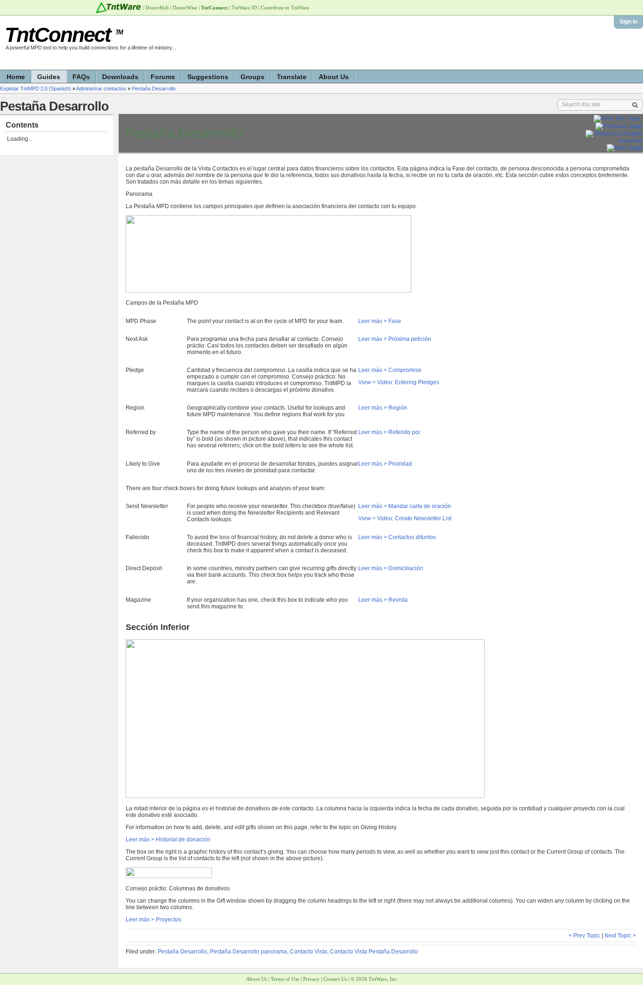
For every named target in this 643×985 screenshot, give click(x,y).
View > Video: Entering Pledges (398, 382)
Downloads (120, 77)
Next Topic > (620, 935)
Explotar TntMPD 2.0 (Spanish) (35, 88)
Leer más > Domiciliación (390, 568)
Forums (163, 77)
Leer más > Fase (379, 321)
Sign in (628, 21)
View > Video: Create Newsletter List (404, 518)
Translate (291, 77)
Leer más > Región (382, 407)
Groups (253, 77)
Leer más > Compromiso (389, 370)
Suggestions (207, 77)
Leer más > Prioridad (385, 463)
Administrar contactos (101, 88)
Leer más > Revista (383, 600)
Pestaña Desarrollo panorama (248, 951)
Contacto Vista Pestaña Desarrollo (374, 951)
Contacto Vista (308, 951)
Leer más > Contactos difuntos (397, 537)
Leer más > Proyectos (153, 919)
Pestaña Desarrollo (154, 88)
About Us (334, 77)
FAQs (81, 77)
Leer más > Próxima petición (394, 339)
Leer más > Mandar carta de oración (404, 506)
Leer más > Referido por (389, 432)
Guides (48, 77)
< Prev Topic (584, 935)
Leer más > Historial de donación (168, 839)
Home (16, 77)
